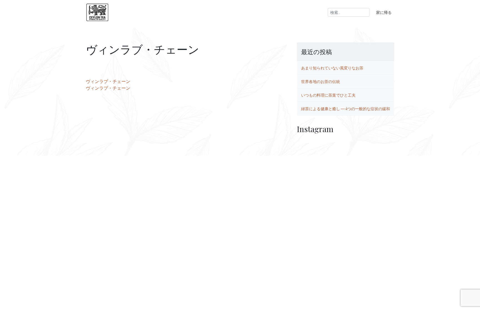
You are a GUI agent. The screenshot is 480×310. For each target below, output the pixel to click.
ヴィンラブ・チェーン (108, 81)
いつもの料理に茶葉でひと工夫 (328, 94)
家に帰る (384, 12)
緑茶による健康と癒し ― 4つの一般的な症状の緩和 (345, 108)
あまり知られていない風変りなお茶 (332, 67)
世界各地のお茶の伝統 (320, 81)
